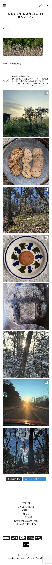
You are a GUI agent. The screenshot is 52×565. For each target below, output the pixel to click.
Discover (38, 538)
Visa (14, 538)
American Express (30, 538)
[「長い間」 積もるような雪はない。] (26, 451)
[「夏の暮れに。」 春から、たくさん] (26, 113)
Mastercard (22, 538)
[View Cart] (48, 5)
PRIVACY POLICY (26, 524)
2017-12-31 (6, 31)
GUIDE (26, 510)
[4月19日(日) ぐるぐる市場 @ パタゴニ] (26, 161)
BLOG (26, 513)
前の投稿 (12, 64)
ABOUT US (26, 503)
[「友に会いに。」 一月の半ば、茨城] (26, 402)
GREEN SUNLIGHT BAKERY (26, 15)
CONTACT (26, 517)
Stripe (6, 538)
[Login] (41, 5)
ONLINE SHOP (26, 506)
